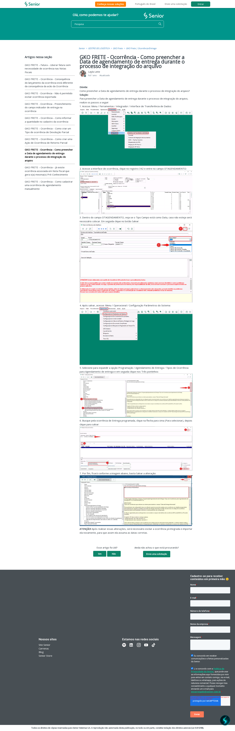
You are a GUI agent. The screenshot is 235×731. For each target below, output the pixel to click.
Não (114, 553)
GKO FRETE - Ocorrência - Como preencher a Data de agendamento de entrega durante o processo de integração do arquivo (49, 155)
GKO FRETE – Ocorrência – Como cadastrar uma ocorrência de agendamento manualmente (49, 185)
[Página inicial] (32, 4)
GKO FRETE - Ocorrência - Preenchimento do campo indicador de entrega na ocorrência (48, 107)
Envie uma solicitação (176, 3)
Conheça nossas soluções (110, 4)
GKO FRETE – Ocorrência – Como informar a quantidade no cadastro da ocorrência (48, 119)
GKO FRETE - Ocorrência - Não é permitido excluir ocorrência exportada (48, 95)
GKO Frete (118, 48)
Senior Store (45, 655)
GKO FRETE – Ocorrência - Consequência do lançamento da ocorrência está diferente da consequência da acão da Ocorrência (49, 82)
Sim (100, 553)
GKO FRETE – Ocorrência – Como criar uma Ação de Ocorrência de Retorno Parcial (48, 140)
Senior (82, 48)
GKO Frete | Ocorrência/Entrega (141, 48)
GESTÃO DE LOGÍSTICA (99, 48)
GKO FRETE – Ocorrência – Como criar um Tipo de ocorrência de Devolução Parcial (48, 130)
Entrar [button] (201, 4)
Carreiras (44, 648)
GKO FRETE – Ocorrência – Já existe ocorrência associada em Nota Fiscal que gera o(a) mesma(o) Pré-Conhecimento (47, 171)
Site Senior (44, 644)
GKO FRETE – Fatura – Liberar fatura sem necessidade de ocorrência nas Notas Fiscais (48, 68)
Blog (41, 652)
